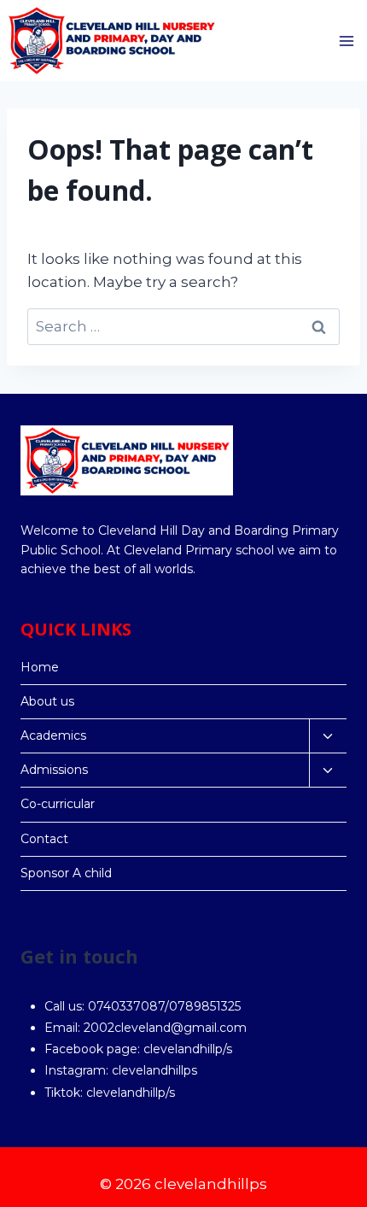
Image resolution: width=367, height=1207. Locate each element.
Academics (53, 735)
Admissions (54, 769)
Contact (44, 839)
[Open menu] (346, 40)
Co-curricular (57, 804)
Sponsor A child (66, 873)
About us (47, 701)
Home (39, 667)
